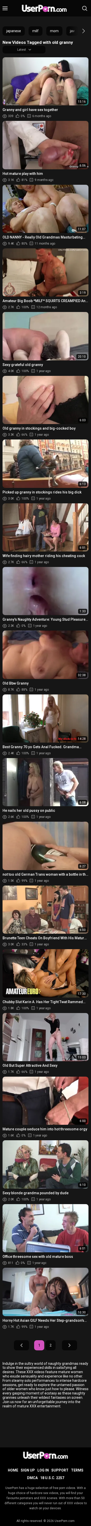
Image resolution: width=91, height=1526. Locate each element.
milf (35, 31)
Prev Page (21, 1345)
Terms (77, 1470)
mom (54, 31)
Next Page (69, 1345)
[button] (79, 30)
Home (13, 1470)
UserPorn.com (65, 1521)
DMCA (32, 1478)
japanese (13, 31)
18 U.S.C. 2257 (52, 1478)
